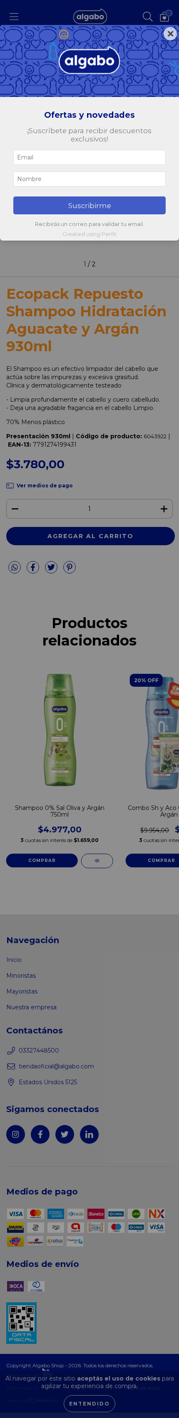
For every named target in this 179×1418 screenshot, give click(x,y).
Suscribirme (89, 205)
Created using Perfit (89, 234)
